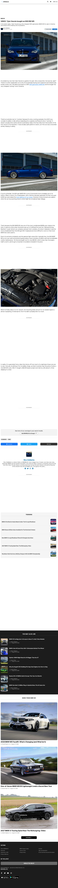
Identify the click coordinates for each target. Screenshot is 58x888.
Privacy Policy (23, 852)
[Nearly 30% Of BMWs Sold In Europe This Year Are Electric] (4, 676)
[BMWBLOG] (29, 869)
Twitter (29, 444)
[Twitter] (28, 468)
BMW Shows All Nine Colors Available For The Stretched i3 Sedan (18, 530)
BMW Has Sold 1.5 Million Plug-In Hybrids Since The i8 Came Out (27, 685)
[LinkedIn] (33, 468)
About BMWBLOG (4, 848)
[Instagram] (30, 468)
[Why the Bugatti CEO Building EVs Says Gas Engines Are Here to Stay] (4, 666)
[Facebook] (25, 468)
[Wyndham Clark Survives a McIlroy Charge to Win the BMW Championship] (53, 551)
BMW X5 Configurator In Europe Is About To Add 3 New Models (26, 639)
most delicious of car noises (24, 197)
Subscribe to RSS (4, 852)
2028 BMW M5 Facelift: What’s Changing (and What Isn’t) (23, 742)
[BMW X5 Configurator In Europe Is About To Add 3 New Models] (4, 639)
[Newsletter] (50, 1)
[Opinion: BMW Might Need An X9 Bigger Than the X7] (4, 657)
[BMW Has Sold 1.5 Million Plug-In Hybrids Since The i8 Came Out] (4, 685)
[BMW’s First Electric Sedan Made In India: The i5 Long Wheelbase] (53, 519)
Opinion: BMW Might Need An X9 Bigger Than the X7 (24, 657)
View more (28, 837)
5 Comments (55, 29)
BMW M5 (3, 18)
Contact (40, 848)
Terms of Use (23, 850)
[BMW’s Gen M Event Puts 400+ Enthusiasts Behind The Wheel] (4, 648)
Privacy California (4, 854)
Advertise (3, 850)
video (9, 439)
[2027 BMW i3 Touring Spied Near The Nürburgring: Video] (53, 543)
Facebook (9, 444)
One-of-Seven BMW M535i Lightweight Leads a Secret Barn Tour (26, 786)
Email (49, 444)
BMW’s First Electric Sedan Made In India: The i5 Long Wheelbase (18, 521)
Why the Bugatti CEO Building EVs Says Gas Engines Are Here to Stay (28, 666)
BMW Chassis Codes (24, 848)
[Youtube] (8, 873)
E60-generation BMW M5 (37, 84)
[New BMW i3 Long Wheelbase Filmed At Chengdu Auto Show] (53, 535)
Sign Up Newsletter (43, 850)
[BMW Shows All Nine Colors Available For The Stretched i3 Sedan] (53, 527)
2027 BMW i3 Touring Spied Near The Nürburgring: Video (16, 546)
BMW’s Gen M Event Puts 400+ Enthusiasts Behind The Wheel (26, 648)
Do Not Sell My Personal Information (47, 852)
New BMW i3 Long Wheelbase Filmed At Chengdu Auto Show (17, 538)
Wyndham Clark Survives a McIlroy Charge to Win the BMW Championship (21, 554)
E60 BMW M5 (3, 439)
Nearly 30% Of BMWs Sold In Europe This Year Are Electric (25, 676)
